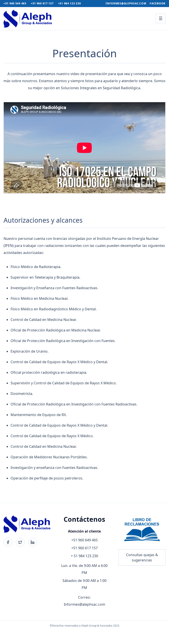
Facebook (157, 3)
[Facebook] (8, 542)
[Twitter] (20, 542)
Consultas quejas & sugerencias (142, 557)
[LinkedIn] (32, 542)
